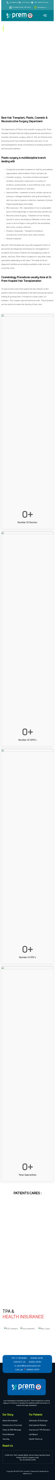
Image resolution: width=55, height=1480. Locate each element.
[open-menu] (44, 15)
